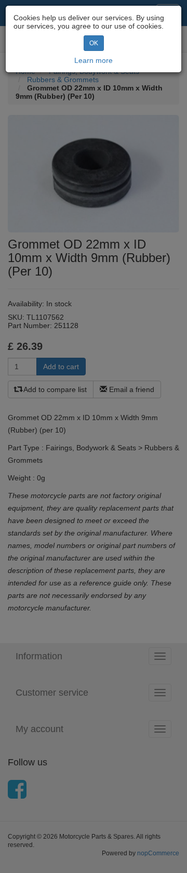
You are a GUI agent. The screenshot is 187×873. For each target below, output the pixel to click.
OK (93, 43)
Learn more (93, 60)
